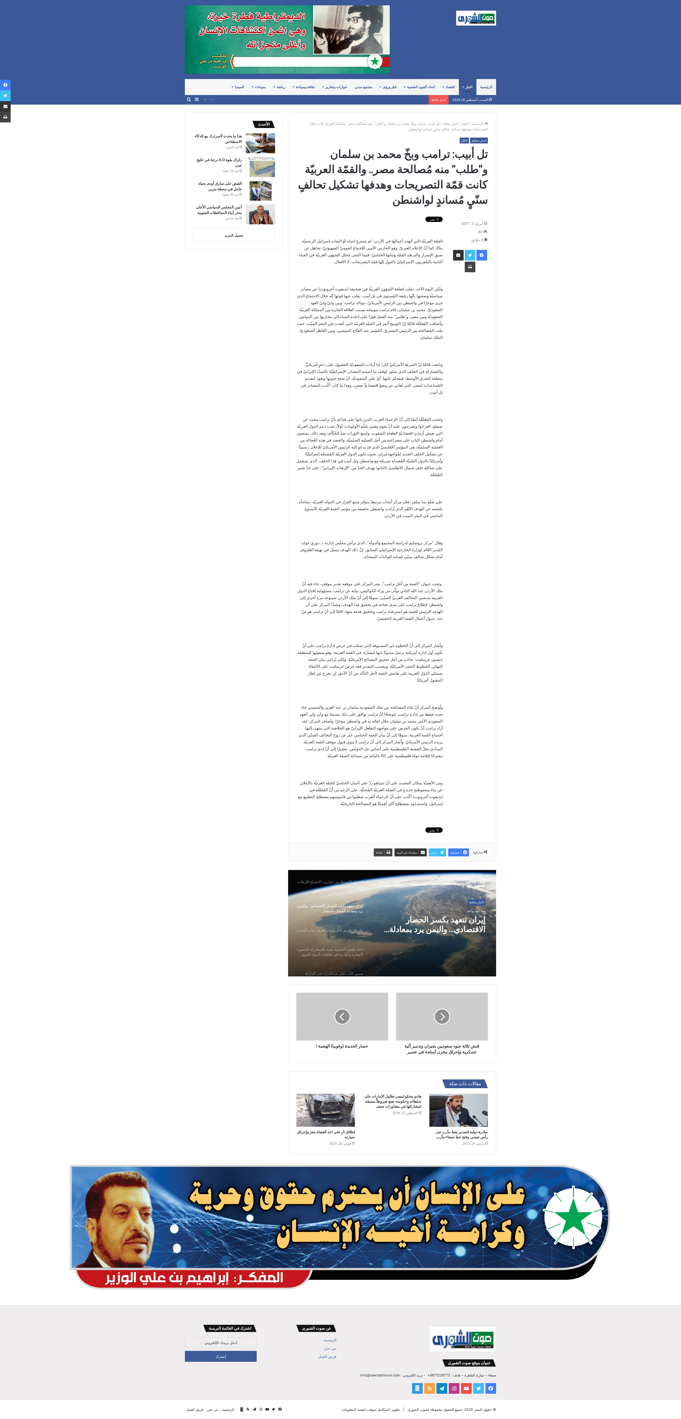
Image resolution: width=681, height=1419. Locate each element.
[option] (392, 923)
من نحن (330, 1348)
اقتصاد (450, 87)
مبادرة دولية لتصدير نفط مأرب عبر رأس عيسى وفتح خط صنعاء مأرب (462, 1134)
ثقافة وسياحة (305, 87)
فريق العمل (327, 1356)
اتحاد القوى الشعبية (421, 87)
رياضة (281, 87)
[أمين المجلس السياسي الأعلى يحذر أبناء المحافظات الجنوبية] (260, 214)
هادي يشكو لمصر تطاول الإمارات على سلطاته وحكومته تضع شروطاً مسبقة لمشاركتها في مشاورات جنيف (392, 1101)
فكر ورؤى (389, 87)
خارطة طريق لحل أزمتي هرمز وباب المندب (435, 924)
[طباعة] (470, 267)
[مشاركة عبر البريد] (458, 255)
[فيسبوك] (481, 255)
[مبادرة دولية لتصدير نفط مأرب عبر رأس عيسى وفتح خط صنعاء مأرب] (458, 1110)
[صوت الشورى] (476, 18)
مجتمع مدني (363, 87)
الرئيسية (486, 87)
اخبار (469, 87)
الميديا (239, 87)
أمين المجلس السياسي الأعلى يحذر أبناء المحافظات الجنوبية (382, 99)
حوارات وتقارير (336, 87)
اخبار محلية (451, 123)
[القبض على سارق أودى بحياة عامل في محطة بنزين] (260, 191)
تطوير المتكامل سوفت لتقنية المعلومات (371, 1409)
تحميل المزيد (234, 235)
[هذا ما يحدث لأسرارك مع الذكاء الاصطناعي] (260, 143)
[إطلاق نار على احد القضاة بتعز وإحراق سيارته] (325, 1110)
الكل (464, 140)
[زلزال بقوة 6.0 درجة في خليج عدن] (260, 167)
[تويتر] (470, 255)
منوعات (260, 87)
